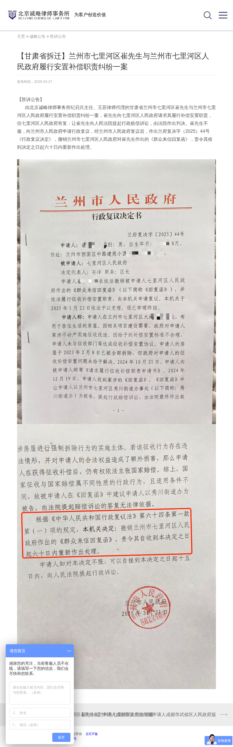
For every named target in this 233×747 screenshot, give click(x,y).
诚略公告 (37, 36)
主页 (21, 36)
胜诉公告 (58, 36)
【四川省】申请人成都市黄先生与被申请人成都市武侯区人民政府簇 (148, 714)
